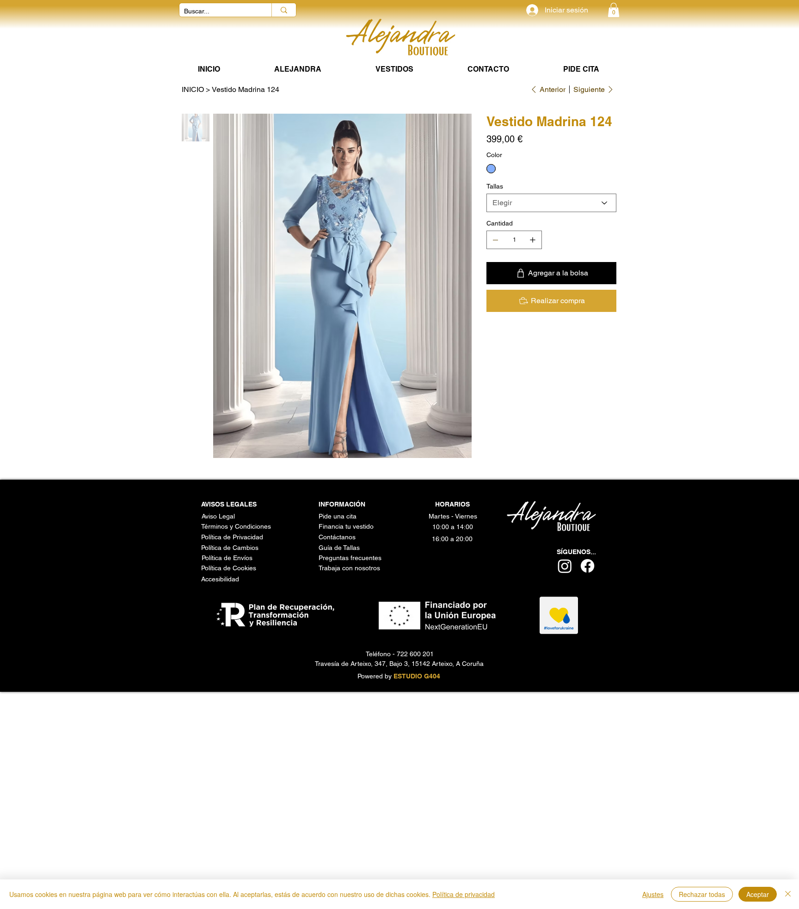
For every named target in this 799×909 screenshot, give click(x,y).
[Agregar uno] (532, 240)
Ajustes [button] (653, 894)
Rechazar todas (702, 894)
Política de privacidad (463, 894)
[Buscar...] (283, 10)
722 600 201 (415, 654)
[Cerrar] (787, 894)
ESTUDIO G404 (416, 676)
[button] (614, 10)
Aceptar (757, 894)
